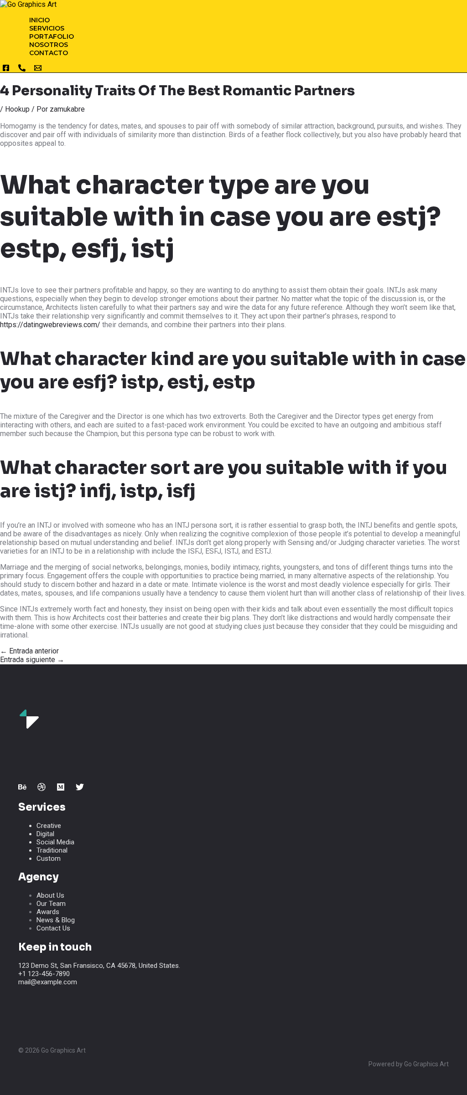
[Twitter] (80, 788)
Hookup (17, 109)
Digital (45, 834)
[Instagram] (6, 69)
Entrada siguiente (32, 659)
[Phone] (22, 69)
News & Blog (55, 920)
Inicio (39, 20)
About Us (50, 895)
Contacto (48, 53)
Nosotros (48, 45)
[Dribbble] (41, 788)
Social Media (55, 842)
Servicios (46, 28)
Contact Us (53, 928)
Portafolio (51, 36)
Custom (48, 858)
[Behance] (22, 788)
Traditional (51, 850)
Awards (47, 912)
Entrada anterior (29, 651)
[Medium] (61, 788)
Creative (48, 826)
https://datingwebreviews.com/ (50, 324)
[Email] (38, 69)
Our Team (51, 904)
